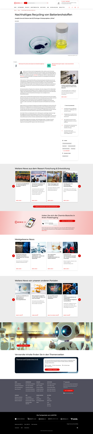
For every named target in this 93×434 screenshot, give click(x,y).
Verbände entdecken (29, 387)
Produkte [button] (27, 7)
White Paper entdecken (51, 383)
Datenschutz (26, 427)
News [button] (15, 7)
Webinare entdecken (18, 397)
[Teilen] (72, 7)
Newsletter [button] (61, 7)
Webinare (49, 404)
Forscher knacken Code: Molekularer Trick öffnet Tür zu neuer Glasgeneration (70, 132)
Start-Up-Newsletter (19, 387)
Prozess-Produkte (39, 387)
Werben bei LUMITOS (19, 424)
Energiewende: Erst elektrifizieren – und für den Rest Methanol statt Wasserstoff (70, 115)
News (48, 397)
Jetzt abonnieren (68, 390)
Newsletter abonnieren (67, 220)
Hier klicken (51, 223)
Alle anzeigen (66, 150)
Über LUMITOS (27, 424)
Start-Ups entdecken (29, 385)
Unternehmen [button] (21, 7)
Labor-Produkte (39, 385)
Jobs (48, 402)
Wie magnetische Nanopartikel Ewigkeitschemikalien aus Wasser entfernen (70, 121)
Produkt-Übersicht (39, 390)
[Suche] (47, 3)
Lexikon (37, 397)
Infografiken (38, 398)
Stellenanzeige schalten (30, 400)
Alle (25, 2)
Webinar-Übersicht (18, 400)
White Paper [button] (43, 7)
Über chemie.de (34, 424)
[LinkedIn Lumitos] (77, 427)
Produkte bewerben (40, 389)
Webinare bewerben (18, 398)
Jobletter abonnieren (30, 398)
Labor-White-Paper (50, 385)
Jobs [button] (48, 7)
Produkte (49, 398)
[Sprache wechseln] (75, 7)
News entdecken (18, 383)
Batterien (36, 75)
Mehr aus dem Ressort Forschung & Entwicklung (46, 206)
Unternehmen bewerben (30, 389)
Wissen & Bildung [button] (54, 7)
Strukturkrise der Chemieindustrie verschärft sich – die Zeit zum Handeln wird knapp (70, 126)
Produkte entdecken (40, 383)
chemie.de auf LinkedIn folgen (69, 393)
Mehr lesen (44, 230)
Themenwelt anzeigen (52, 369)
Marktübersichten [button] (35, 7)
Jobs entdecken (28, 397)
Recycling (22, 76)
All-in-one (49, 405)
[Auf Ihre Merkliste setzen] (69, 7)
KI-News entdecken (23, 345)
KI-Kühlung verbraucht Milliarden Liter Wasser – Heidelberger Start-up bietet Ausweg (70, 110)
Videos (37, 402)
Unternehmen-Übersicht (30, 390)
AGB (21, 427)
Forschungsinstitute (40, 400)
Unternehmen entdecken (30, 383)
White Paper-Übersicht (51, 390)
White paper (49, 400)
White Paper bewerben (51, 389)
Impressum (17, 427)
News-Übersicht (18, 389)
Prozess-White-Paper (51, 387)
